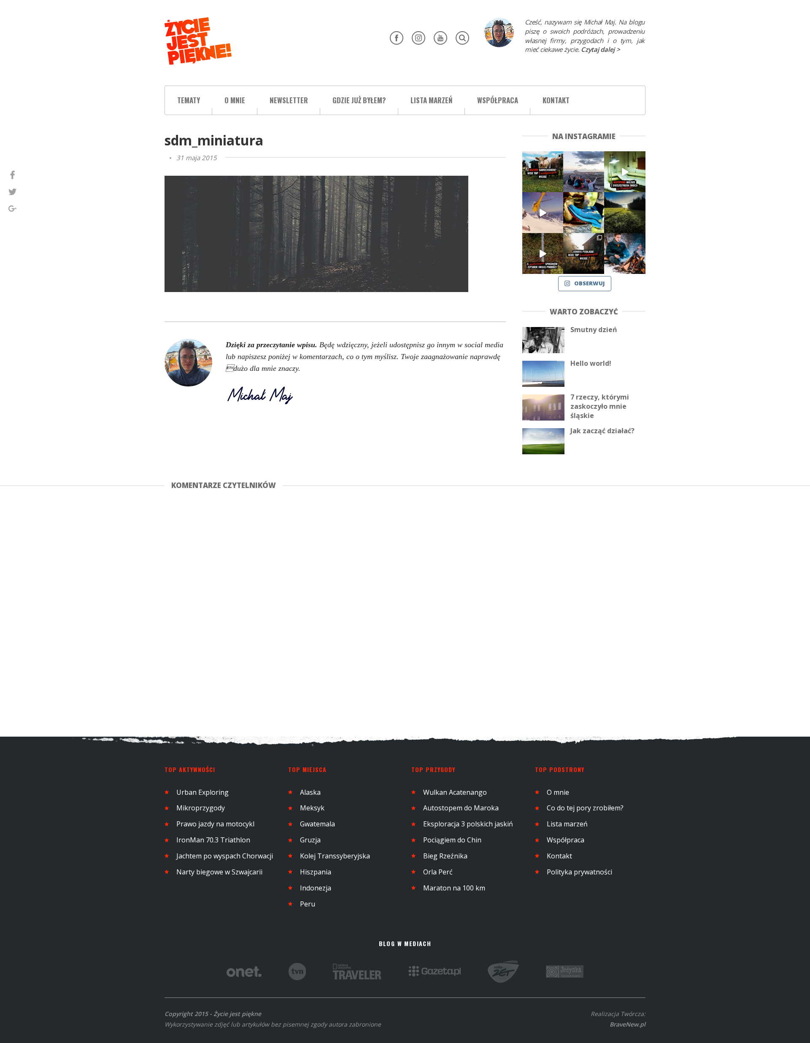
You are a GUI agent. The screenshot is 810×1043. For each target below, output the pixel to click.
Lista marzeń (431, 100)
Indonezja (315, 888)
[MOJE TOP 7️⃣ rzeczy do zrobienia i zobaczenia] (542, 171)
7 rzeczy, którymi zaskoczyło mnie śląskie (599, 406)
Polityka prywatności (579, 872)
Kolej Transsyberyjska (335, 856)
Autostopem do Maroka (461, 807)
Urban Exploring (202, 792)
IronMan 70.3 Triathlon (213, 840)
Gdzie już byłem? (359, 100)
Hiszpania (315, 872)
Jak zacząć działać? (602, 430)
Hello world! (590, 363)
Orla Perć (438, 872)
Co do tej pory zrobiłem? (585, 807)
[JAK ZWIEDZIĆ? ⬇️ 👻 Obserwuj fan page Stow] (624, 171)
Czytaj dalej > (600, 49)
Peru (307, 904)
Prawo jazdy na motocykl (215, 824)
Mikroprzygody (200, 807)
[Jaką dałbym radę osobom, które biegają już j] (583, 212)
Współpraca (497, 100)
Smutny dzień (593, 329)
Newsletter (289, 100)
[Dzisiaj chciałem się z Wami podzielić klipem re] (542, 212)
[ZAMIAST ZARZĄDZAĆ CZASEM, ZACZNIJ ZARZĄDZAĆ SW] (624, 253)
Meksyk (312, 807)
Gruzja (310, 840)
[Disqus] (343, 611)
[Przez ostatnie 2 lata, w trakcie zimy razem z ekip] (583, 171)
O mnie (234, 100)
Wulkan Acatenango (455, 792)
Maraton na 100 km (454, 888)
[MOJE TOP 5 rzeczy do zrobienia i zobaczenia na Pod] (583, 253)
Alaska (310, 792)
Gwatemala (317, 824)
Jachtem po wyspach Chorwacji (224, 856)
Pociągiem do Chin (452, 840)
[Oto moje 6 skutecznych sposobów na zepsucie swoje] (542, 253)
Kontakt (556, 100)
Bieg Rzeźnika (445, 856)
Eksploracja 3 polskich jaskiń (468, 824)
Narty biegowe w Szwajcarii (219, 872)
